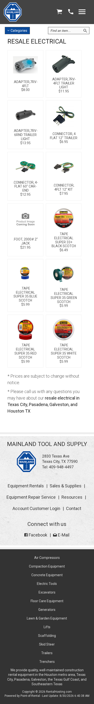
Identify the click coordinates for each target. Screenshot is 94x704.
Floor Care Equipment (47, 601)
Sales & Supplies (65, 485)
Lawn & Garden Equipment (47, 618)
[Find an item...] (85, 30)
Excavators (47, 592)
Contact (73, 508)
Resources (71, 497)
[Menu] (82, 12)
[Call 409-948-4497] (70, 11)
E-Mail (63, 534)
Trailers (47, 653)
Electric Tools (47, 584)
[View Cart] (59, 11)
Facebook (37, 534)
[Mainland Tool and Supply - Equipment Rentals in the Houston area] (13, 20)
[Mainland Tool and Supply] (26, 471)
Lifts (47, 627)
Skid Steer (47, 644)
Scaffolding (47, 636)
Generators (46, 610)
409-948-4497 (61, 467)
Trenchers (47, 662)
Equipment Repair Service (31, 497)
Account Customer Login (36, 508)
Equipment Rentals (26, 485)
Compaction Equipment (47, 566)
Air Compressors (47, 558)
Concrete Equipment (47, 575)
